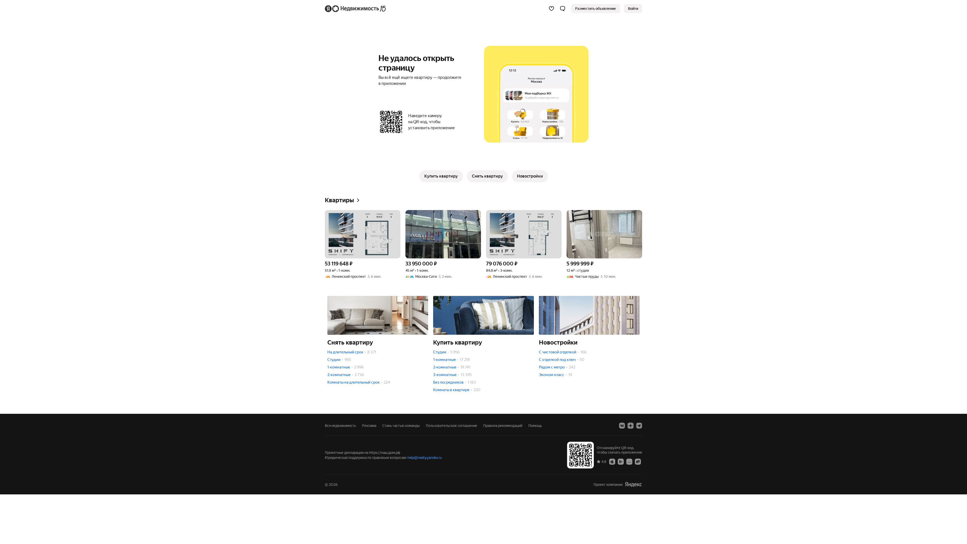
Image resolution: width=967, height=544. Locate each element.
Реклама (369, 426)
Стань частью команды (401, 426)
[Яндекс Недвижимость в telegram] (639, 426)
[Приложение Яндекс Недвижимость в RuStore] (638, 461)
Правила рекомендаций (502, 426)
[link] (633, 8)
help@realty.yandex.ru (424, 458)
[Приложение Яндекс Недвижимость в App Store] (612, 461)
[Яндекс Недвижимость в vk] (622, 426)
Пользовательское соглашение (451, 426)
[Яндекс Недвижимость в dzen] (631, 426)
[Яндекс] (633, 484)
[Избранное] (551, 8)
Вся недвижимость (340, 426)
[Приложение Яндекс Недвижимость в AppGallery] (629, 461)
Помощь (535, 426)
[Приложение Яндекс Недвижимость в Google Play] (621, 461)
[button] (562, 8)
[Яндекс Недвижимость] (356, 8)
